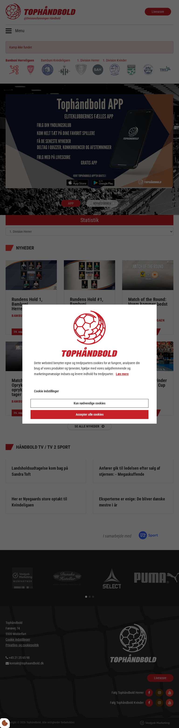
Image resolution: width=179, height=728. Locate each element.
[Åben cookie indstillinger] (5, 723)
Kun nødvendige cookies (89, 403)
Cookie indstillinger (46, 391)
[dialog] (89, 364)
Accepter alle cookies (89, 414)
